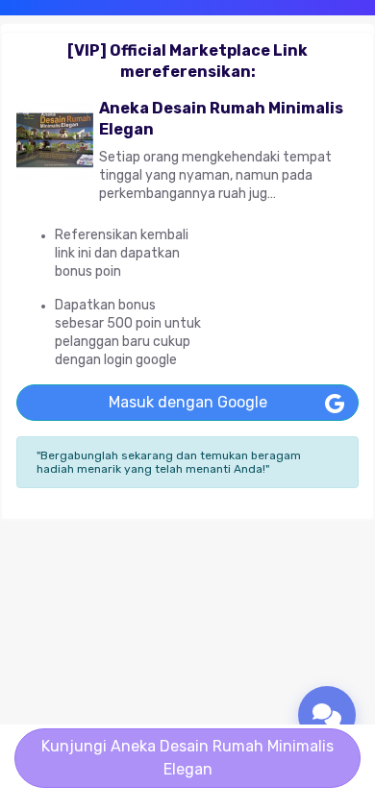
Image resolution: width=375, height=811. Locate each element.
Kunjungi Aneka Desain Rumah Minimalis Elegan (187, 757)
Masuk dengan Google (188, 402)
